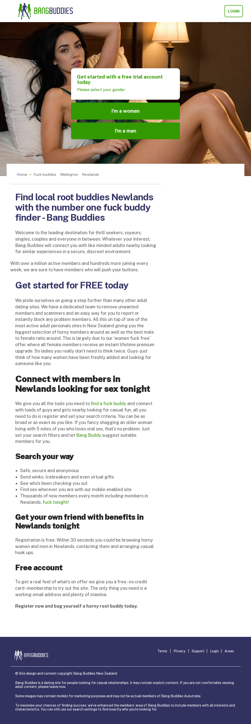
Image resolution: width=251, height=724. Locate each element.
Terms (162, 651)
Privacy (179, 651)
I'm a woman (125, 111)
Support (198, 651)
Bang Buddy (88, 435)
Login (233, 11)
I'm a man (125, 131)
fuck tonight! (56, 502)
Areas (229, 651)
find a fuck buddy (108, 403)
